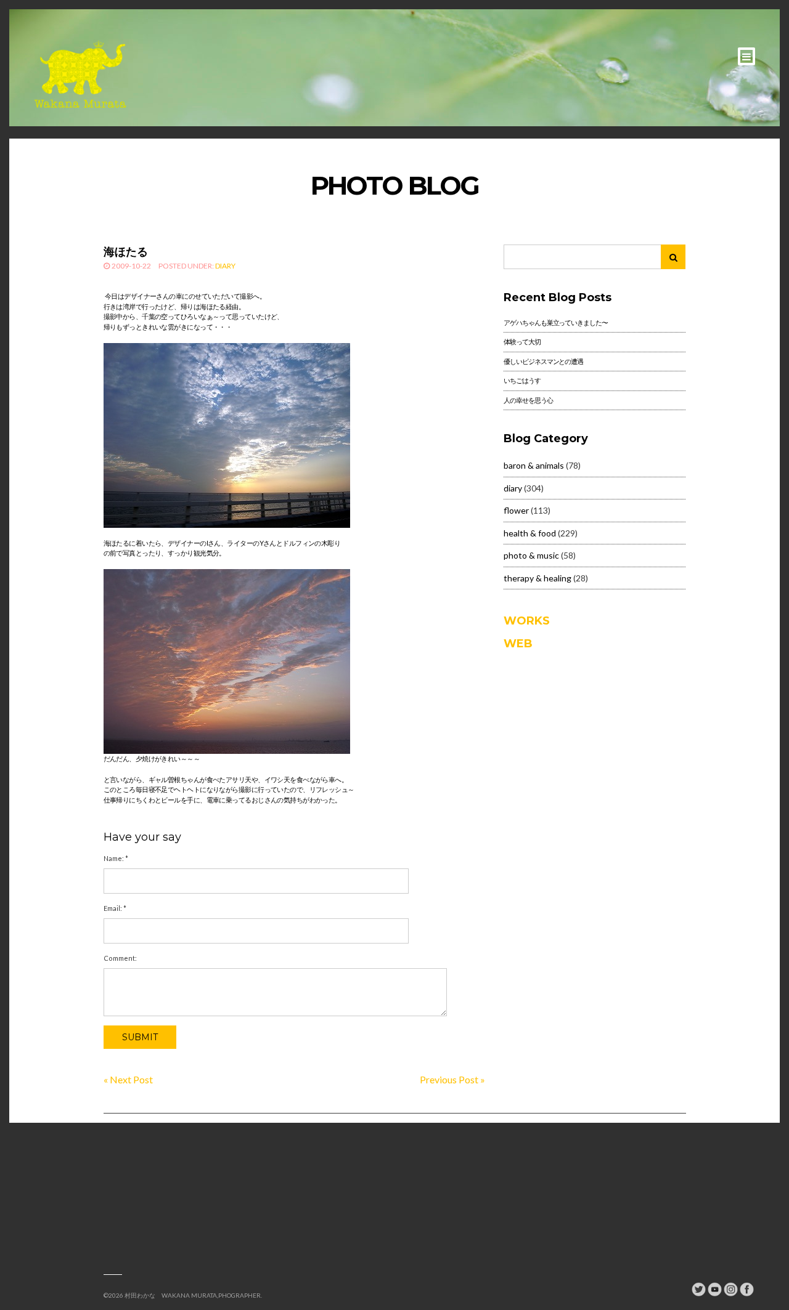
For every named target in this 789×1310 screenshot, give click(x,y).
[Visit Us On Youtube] (714, 1288)
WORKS (527, 621)
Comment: (120, 958)
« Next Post (128, 1079)
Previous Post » (452, 1079)
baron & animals (534, 465)
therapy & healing (537, 578)
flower (516, 510)
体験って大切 (522, 342)
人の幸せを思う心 (528, 400)
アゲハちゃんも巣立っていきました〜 (555, 322)
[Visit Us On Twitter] (698, 1288)
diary (225, 265)
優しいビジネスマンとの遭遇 (543, 361)
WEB (518, 643)
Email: (115, 908)
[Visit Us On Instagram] (730, 1288)
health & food (530, 533)
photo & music (531, 555)
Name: (116, 858)
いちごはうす (522, 380)
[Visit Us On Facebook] (746, 1288)
